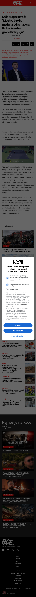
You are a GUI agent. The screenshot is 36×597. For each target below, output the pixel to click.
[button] (18, 289)
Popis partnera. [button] (24, 304)
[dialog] (18, 298)
